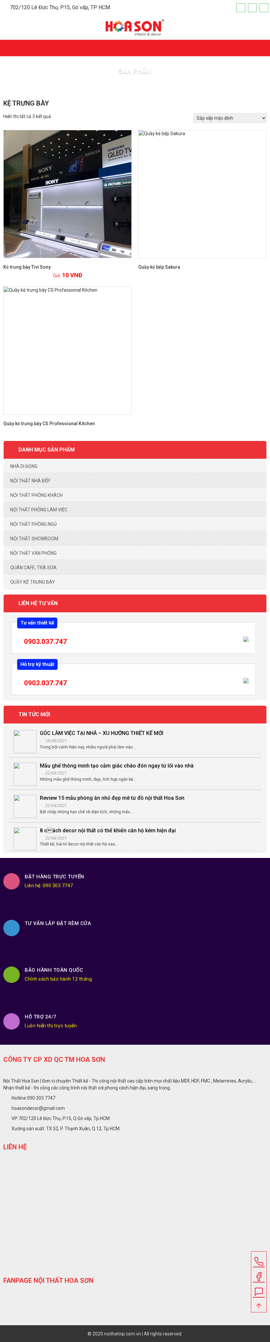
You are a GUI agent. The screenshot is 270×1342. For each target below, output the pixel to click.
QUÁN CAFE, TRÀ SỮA (33, 567)
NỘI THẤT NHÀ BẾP (30, 480)
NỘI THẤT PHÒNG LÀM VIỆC (39, 509)
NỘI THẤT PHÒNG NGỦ (33, 524)
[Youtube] (252, 8)
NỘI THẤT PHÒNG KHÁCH (36, 495)
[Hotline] (264, 8)
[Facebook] (241, 8)
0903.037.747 (44, 642)
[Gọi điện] (258, 1259)
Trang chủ (121, 85)
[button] (262, 45)
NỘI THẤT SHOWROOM (34, 538)
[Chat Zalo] (258, 1289)
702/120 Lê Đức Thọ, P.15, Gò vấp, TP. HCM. (60, 7)
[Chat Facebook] (258, 1274)
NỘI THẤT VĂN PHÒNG (33, 553)
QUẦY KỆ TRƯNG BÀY (32, 582)
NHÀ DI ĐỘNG (24, 466)
